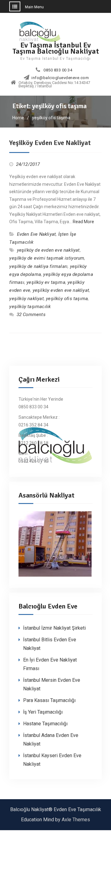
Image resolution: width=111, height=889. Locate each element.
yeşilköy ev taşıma (46, 282)
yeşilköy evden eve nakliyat (61, 290)
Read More (83, 221)
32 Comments (31, 314)
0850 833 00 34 (57, 70)
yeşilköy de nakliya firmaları (38, 266)
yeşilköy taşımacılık (30, 306)
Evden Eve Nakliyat (36, 234)
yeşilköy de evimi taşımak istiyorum (46, 258)
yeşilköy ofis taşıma (67, 298)
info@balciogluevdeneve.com (60, 77)
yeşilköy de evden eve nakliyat (48, 250)
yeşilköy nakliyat (26, 298)
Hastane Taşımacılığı (45, 724)
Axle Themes (76, 819)
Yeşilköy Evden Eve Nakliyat (50, 143)
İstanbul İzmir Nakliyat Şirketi (54, 628)
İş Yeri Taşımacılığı (43, 712)
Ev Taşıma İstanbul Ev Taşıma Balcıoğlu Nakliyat (55, 47)
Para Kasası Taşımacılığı (49, 700)
